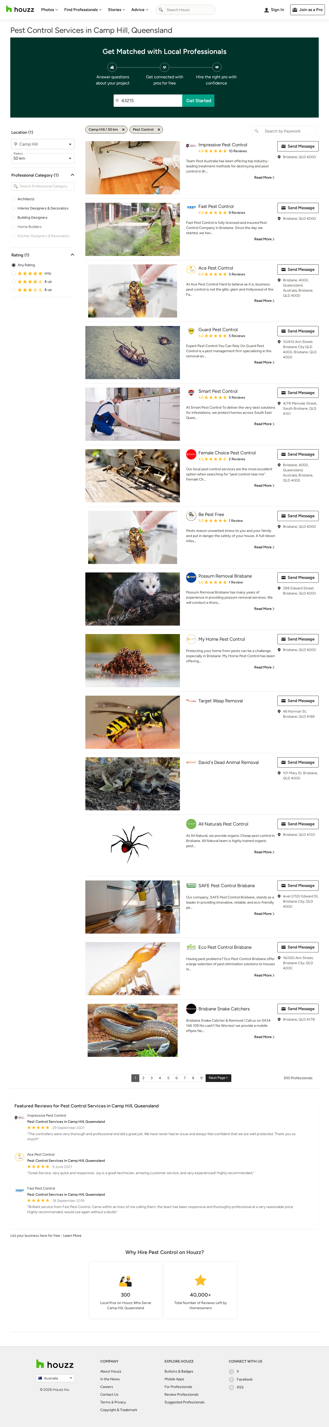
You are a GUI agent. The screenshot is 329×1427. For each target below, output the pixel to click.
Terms (105, 1402)
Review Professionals (181, 1394)
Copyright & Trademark (118, 1410)
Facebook (245, 1379)
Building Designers (32, 217)
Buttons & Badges (178, 1371)
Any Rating (26, 265)
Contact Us (109, 1394)
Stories (114, 9)
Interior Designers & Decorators (43, 208)
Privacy (120, 1402)
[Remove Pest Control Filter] (159, 129)
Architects (25, 199)
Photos (47, 9)
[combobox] (185, 10)
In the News (110, 1379)
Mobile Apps (174, 1379)
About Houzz (110, 1371)
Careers (106, 1387)
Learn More (72, 1235)
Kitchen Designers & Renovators (43, 236)
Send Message (301, 146)
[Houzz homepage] (20, 9)
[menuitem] (49, 10)
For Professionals (178, 1387)
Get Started (198, 100)
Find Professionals (81, 9)
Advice (137, 9)
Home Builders (29, 227)
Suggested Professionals (184, 1402)
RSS (240, 1387)
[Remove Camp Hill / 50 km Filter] (123, 129)
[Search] (161, 10)
